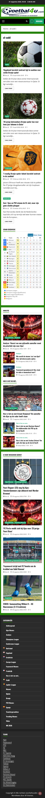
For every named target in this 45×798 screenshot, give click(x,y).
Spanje (8, 707)
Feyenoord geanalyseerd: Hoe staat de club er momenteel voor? (9, 371)
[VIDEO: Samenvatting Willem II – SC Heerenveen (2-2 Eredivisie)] (22, 588)
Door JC (7, 75)
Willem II (6, 769)
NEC (4, 750)
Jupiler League (11, 685)
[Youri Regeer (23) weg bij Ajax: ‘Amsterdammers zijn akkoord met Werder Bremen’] (22, 472)
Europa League (11, 662)
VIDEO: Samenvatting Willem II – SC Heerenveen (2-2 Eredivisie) (18, 605)
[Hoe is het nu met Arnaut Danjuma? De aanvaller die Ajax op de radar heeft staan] (22, 398)
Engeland (9, 653)
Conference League (12, 644)
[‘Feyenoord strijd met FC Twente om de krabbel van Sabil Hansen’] (22, 550)
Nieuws (8, 689)
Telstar (6, 764)
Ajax (4, 740)
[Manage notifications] (40, 793)
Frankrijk (9, 671)
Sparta (5, 766)
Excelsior (6, 772)
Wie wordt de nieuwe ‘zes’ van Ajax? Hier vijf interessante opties (9, 357)
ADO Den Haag (9, 756)
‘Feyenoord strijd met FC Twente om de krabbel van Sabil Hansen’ (19, 568)
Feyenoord (7, 742)
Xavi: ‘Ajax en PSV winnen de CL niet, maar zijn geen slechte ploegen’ (21, 204)
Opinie (8, 694)
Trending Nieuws (20, 523)
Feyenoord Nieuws (19, 560)
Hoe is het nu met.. (11, 408)
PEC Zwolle (7, 780)
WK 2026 (9, 725)
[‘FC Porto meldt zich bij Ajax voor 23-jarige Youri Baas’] (22, 512)
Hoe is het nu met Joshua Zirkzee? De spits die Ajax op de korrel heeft (9, 441)
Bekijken (39, 21)
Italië (7, 64)
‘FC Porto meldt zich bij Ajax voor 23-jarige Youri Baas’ (21, 530)
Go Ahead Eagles (9, 782)
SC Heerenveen (9, 785)
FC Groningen (8, 761)
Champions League (12, 639)
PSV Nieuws (10, 703)
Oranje (8, 698)
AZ (4, 748)
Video (8, 721)
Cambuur (7, 758)
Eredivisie (8, 168)
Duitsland (9, 648)
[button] (3, 21)
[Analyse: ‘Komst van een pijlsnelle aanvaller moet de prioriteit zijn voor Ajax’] (22, 327)
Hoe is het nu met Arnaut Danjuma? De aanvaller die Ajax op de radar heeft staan (21, 415)
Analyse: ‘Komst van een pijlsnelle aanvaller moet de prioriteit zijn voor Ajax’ (22, 344)
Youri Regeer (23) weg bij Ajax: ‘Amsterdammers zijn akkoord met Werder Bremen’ (21, 490)
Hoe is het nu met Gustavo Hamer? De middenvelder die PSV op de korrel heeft (9, 428)
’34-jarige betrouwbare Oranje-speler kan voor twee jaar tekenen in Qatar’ (22, 106)
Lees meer (9, 88)
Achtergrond (10, 625)
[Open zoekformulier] (27, 21)
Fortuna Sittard (9, 774)
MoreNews (16, 795)
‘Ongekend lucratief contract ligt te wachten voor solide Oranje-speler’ (22, 54)
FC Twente (7, 753)
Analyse (17, 338)
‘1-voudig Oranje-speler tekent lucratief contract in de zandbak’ (22, 158)
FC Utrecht (7, 777)
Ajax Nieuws (9, 338)
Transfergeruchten (20, 482)
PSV (4, 745)
